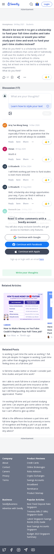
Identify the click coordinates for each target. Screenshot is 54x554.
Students (29, 24)
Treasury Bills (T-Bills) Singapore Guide (37, 513)
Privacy (5, 475)
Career (7, 325)
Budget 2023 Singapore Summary (38, 535)
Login (47, 4)
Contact (6, 467)
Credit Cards (33, 462)
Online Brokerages (36, 467)
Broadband (32, 484)
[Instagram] (18, 550)
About (5, 462)
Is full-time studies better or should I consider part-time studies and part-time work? (27, 372)
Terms (5, 480)
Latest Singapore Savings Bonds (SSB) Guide (39, 520)
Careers (6, 471)
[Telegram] (26, 550)
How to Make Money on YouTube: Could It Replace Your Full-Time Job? (23, 330)
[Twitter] (4, 550)
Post (47, 113)
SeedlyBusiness (9, 504)
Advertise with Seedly (12, 508)
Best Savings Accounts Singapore (38, 528)
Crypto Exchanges (35, 475)
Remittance (32, 488)
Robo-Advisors (34, 471)
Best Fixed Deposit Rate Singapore (39, 506)
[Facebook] (11, 550)
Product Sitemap (35, 493)
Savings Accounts (35, 480)
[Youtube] (33, 550)
